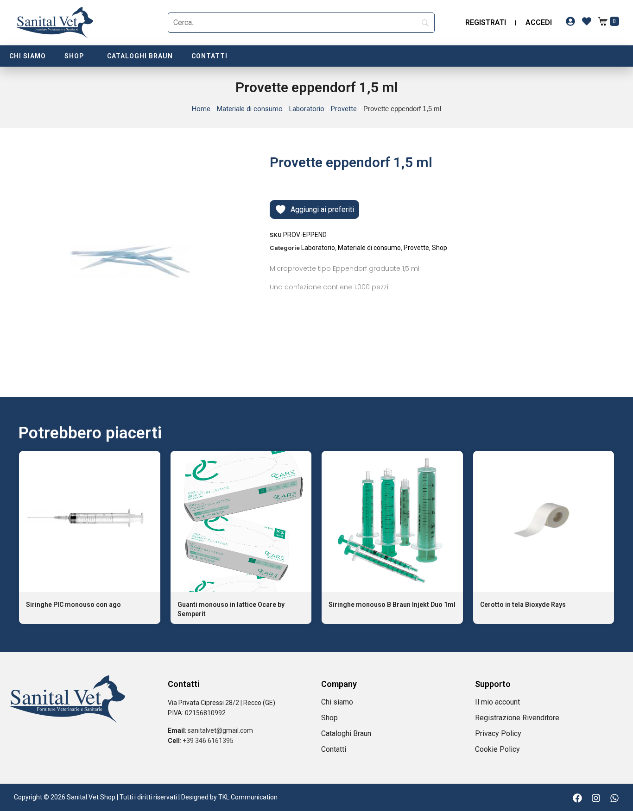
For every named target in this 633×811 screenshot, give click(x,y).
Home (201, 109)
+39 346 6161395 (208, 740)
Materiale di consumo (250, 109)
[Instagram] (596, 798)
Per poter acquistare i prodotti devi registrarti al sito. (89, 564)
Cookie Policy (497, 749)
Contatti (209, 56)
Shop (74, 56)
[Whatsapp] (614, 798)
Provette (344, 109)
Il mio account (497, 702)
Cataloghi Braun (140, 56)
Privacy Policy (498, 733)
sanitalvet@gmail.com (220, 730)
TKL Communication (248, 797)
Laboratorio (306, 109)
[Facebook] (577, 798)
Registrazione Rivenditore (517, 717)
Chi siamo (27, 56)
